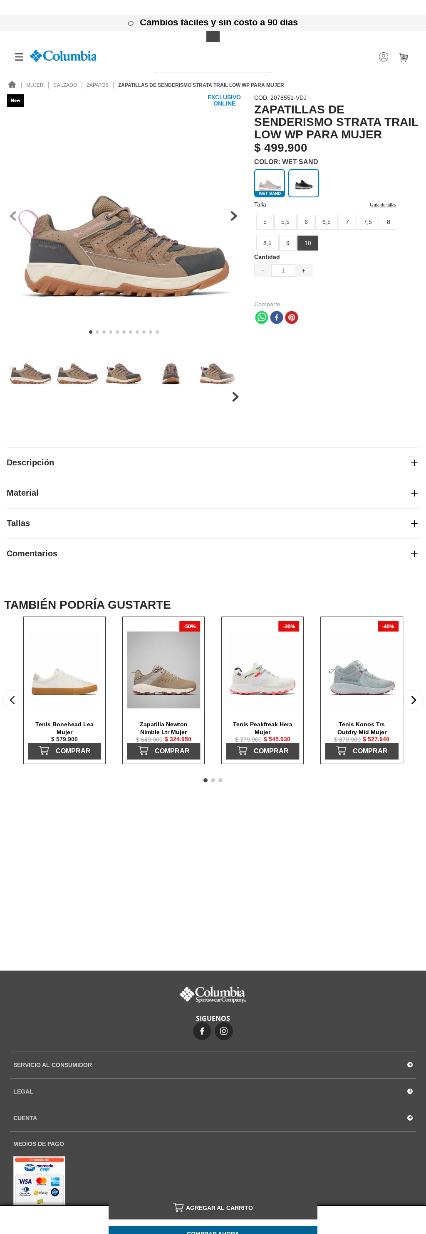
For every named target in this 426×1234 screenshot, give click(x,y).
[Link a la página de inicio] (12, 85)
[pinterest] (291, 318)
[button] (307, 243)
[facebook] (276, 318)
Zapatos (98, 85)
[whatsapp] (261, 318)
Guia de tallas (383, 205)
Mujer (35, 85)
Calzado (65, 85)
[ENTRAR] (384, 57)
